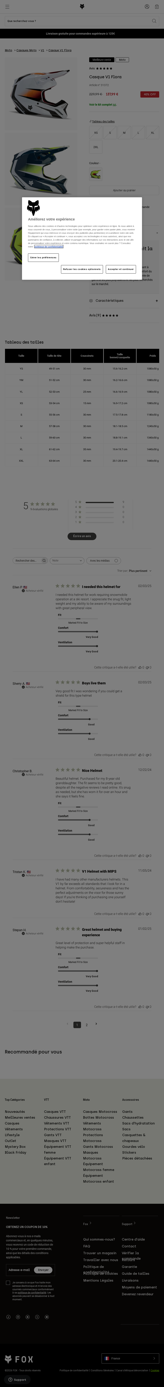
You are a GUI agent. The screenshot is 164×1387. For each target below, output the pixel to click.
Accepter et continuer (121, 269)
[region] (82, 238)
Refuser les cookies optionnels (82, 269)
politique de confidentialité (49, 246)
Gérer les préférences (43, 257)
